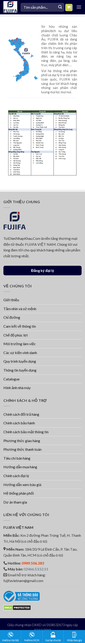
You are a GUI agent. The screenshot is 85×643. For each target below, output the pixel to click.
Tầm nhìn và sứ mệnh (19, 308)
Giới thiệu (11, 300)
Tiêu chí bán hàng (16, 458)
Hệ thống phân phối (18, 493)
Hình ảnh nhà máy (17, 387)
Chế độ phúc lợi (15, 335)
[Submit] (60, 7)
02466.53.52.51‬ (36, 569)
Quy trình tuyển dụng (19, 361)
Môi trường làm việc (19, 344)
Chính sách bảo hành (19, 423)
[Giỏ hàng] (69, 7)
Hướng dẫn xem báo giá (22, 484)
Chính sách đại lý (16, 475)
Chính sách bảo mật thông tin (26, 432)
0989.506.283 (33, 563)
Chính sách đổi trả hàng (21, 414)
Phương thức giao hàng (21, 440)
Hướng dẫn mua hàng (20, 467)
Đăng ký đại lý (42, 270)
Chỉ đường (11, 317)
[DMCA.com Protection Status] (17, 607)
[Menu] (79, 7)
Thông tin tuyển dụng (19, 370)
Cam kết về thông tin (19, 326)
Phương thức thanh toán (22, 449)
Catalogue (11, 379)
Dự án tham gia (15, 502)
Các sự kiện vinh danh (20, 352)
